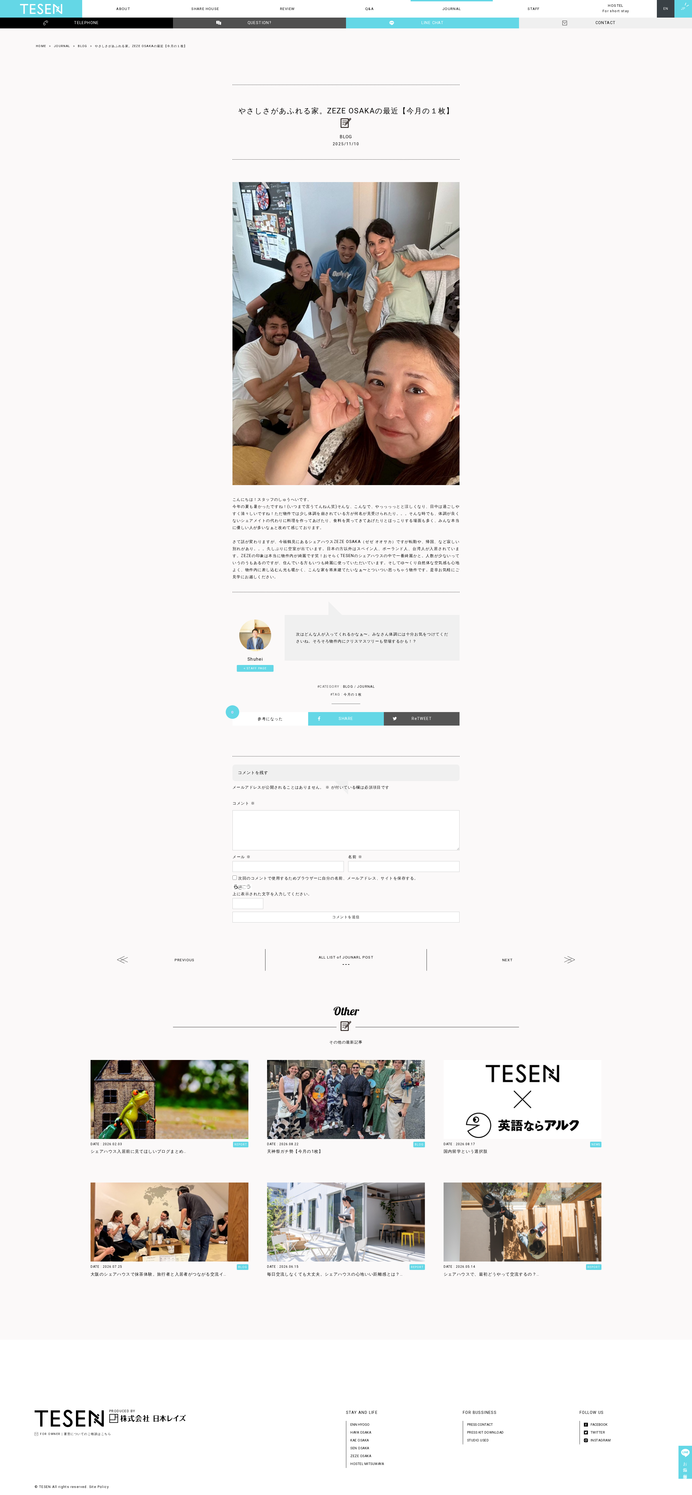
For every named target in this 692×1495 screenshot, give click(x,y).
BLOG (82, 46)
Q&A (351, 8)
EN (665, 9)
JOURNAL (436, 8)
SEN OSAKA (359, 1448)
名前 (355, 857)
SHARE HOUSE (191, 8)
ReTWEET (422, 718)
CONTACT (605, 23)
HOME (41, 46)
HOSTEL (602, 8)
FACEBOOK (599, 1425)
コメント (243, 803)
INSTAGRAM (601, 1440)
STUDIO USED (478, 1440)
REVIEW (270, 8)
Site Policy (99, 1487)
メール (241, 857)
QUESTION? (260, 23)
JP (683, 9)
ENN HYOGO (360, 1425)
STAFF (516, 8)
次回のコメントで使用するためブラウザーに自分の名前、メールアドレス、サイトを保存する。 (328, 878)
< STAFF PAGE (255, 668)
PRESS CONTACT (480, 1425)
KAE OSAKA (359, 1440)
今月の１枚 (353, 694)
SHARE (346, 718)
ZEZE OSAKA (360, 1456)
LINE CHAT (432, 23)
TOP (685, 1488)
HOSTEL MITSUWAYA (367, 1464)
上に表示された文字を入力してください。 (272, 894)
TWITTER (598, 1432)
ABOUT (106, 8)
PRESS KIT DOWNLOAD (485, 1432)
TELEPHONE (86, 23)
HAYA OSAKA (360, 1432)
